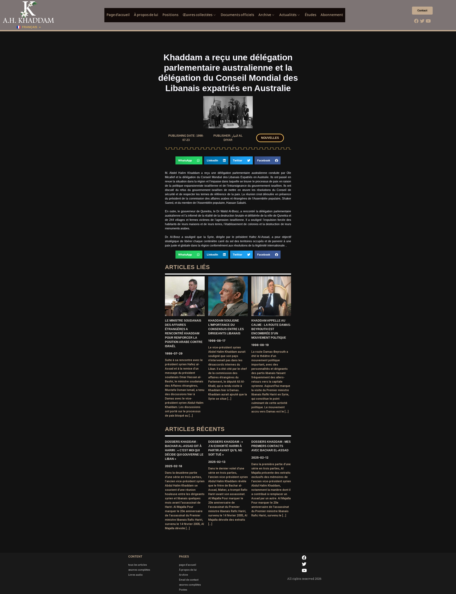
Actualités (288, 15)
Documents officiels (237, 15)
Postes (183, 589)
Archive (264, 15)
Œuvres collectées (198, 15)
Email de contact (188, 579)
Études (310, 15)
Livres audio (135, 574)
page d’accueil (187, 564)
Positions (170, 15)
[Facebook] (416, 20)
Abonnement (332, 15)
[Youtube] (428, 20)
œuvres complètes (139, 569)
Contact (422, 10)
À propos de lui (146, 15)
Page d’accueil (118, 15)
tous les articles (137, 564)
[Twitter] (422, 20)
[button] (270, 138)
